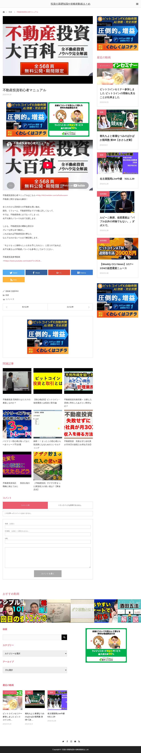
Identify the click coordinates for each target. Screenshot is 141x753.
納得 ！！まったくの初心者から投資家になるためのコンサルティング (47, 444)
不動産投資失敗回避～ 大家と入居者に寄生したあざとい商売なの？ (78, 402)
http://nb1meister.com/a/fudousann (52, 195)
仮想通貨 (103, 194)
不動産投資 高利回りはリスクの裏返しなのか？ (16, 401)
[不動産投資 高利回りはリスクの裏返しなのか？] (17, 382)
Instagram (70, 741)
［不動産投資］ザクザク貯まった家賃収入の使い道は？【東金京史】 (46, 486)
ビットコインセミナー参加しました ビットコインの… (12, 716)
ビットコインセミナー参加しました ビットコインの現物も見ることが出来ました (117, 93)
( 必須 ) (9, 523)
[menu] (137, 4)
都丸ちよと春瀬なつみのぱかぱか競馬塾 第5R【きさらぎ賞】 (117, 138)
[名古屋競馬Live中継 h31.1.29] (57, 700)
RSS (78, 741)
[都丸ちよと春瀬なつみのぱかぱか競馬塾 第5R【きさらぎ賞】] (35, 700)
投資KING (15, 291)
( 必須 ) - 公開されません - (17, 531)
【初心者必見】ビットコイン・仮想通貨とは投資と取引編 (46, 401)
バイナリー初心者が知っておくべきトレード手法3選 (16, 443)
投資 (10, 12)
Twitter (62, 741)
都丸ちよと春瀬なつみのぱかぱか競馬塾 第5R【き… (34, 716)
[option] (12, 611)
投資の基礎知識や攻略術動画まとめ (70, 3)
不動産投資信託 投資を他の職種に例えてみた (16, 484)
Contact (74, 741)
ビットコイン (105, 66)
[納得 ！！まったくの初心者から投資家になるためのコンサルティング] (47, 424)
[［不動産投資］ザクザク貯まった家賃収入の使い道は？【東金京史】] (47, 466)
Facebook (66, 741)
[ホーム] (4, 12)
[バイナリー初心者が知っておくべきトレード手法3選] (17, 424)
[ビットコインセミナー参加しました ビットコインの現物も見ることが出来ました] (12, 700)
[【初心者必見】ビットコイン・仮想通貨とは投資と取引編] (47, 382)
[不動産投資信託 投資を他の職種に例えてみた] (17, 466)
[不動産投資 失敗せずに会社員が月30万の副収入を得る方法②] (78, 424)
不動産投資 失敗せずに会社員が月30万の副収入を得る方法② (77, 443)
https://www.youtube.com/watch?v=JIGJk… (23, 261)
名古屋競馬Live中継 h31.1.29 (117, 178)
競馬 (101, 112)
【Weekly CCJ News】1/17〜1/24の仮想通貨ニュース (116, 266)
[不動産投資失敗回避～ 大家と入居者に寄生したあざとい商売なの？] (78, 382)
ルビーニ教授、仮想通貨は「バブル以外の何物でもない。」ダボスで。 (117, 221)
